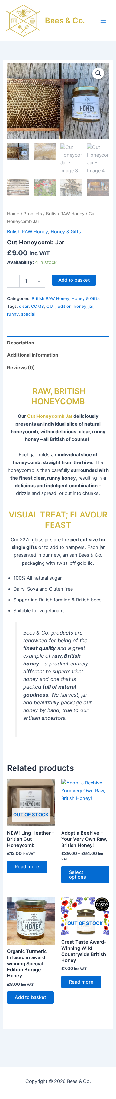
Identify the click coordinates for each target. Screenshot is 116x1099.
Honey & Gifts (66, 231)
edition (65, 306)
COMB (37, 306)
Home (13, 213)
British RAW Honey (65, 213)
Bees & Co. (65, 20)
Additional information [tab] (32, 355)
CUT (50, 306)
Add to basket (74, 280)
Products (33, 213)
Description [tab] (20, 343)
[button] (98, 73)
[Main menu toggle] (103, 20)
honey (80, 306)
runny (13, 313)
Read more (27, 867)
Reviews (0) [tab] (21, 368)
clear (24, 306)
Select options (77, 874)
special (28, 313)
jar (91, 306)
